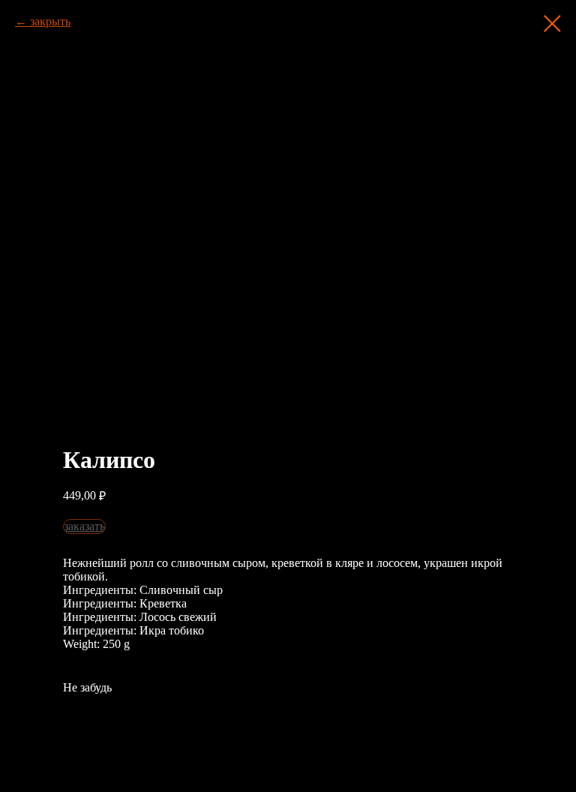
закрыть (50, 21)
